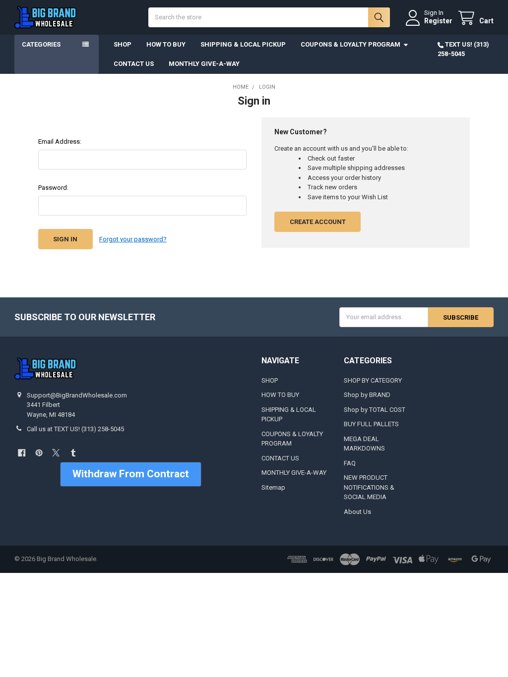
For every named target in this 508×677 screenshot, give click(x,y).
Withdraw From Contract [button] (130, 474)
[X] (56, 453)
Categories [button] (41, 44)
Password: (53, 187)
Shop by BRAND (367, 394)
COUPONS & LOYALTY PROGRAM (350, 44)
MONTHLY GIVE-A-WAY (204, 63)
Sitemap (273, 487)
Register (438, 21)
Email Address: (59, 141)
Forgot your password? (133, 239)
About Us (357, 511)
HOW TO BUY (166, 44)
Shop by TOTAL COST (374, 409)
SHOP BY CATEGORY (373, 380)
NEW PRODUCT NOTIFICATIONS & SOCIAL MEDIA (369, 487)
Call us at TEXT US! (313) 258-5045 (75, 429)
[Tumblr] (73, 453)
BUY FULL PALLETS (371, 424)
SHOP (122, 44)
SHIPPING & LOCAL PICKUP (243, 44)
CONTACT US (134, 63)
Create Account (318, 222)
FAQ (350, 463)
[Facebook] (21, 453)
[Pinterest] (39, 453)
